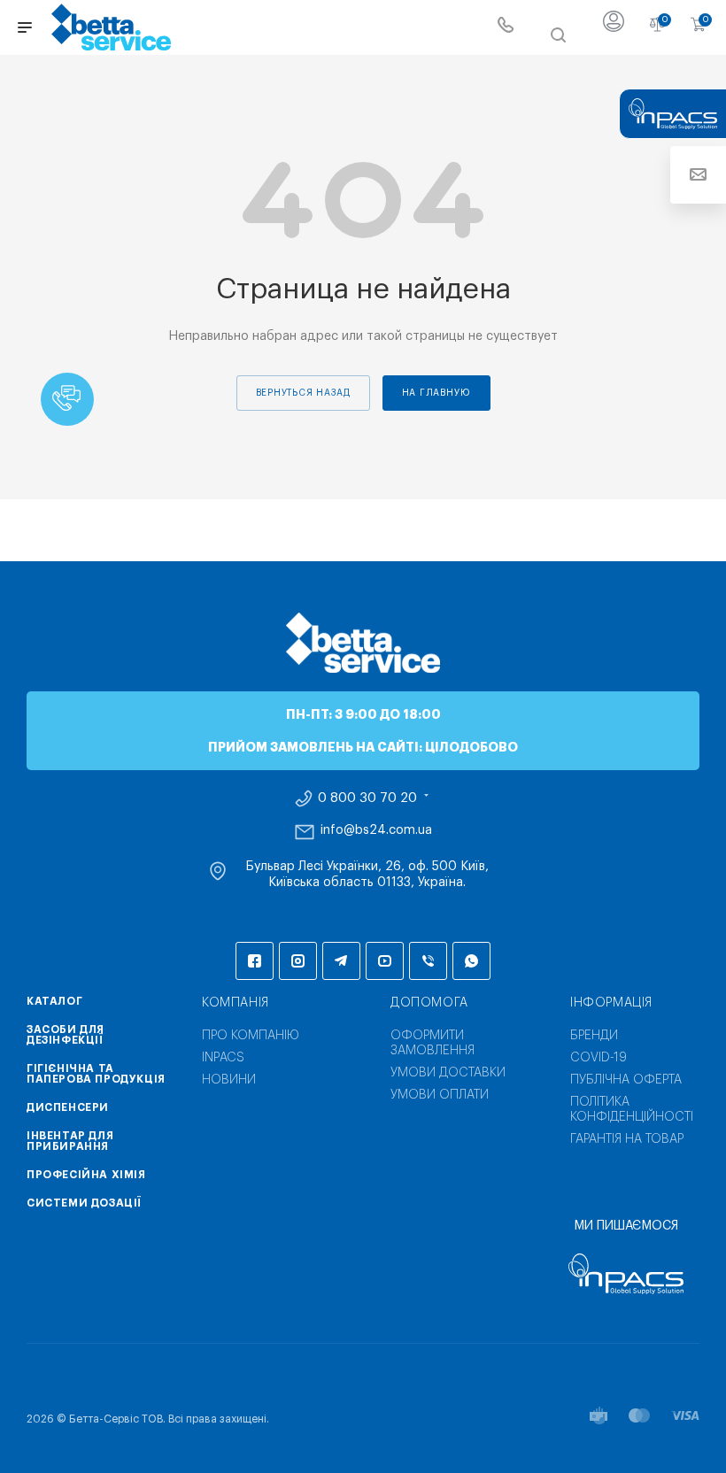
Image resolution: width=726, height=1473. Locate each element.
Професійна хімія (86, 1174)
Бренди (594, 1036)
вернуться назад (303, 393)
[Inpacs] (625, 1274)
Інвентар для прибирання (70, 1141)
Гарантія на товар (627, 1139)
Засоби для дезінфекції (65, 1034)
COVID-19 (598, 1058)
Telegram (341, 961)
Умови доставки (448, 1073)
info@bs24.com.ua (376, 830)
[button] (67, 399)
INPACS (223, 1058)
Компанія (235, 1003)
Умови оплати (439, 1095)
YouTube (385, 961)
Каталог (54, 1001)
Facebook (255, 961)
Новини (229, 1080)
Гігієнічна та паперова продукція (96, 1073)
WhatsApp (471, 961)
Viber (428, 961)
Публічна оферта (626, 1080)
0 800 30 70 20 (367, 798)
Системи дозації (84, 1203)
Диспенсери (68, 1107)
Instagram (298, 961)
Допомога (429, 1003)
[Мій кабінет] (613, 27)
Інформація (611, 1003)
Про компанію (250, 1036)
